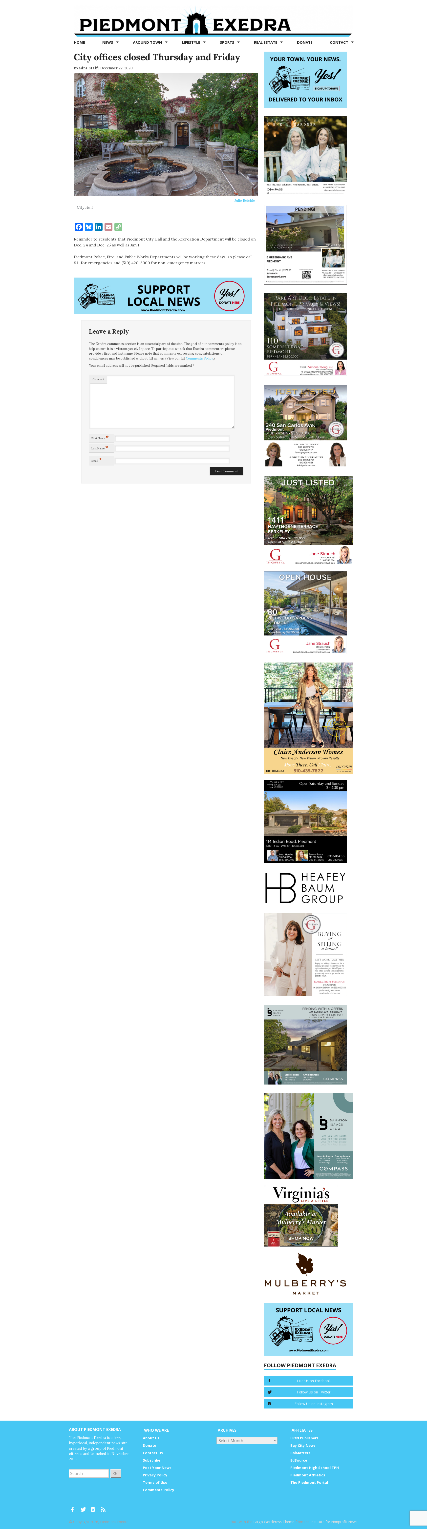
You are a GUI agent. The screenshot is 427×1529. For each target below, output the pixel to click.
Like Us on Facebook (314, 1380)
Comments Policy (199, 358)
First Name (100, 437)
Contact (339, 42)
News (108, 42)
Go (115, 1473)
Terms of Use (155, 1482)
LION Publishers (304, 1438)
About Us (151, 1438)
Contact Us (153, 1452)
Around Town (148, 42)
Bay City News (303, 1445)
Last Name (99, 447)
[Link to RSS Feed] (104, 1507)
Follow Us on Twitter (313, 1392)
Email (96, 459)
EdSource (298, 1460)
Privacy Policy (155, 1475)
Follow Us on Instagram (314, 1403)
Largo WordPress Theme (273, 1521)
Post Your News (157, 1467)
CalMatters (300, 1452)
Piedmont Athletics (307, 1475)
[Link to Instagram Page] (94, 1507)
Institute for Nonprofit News (334, 1521)
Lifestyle (191, 42)
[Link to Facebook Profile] (74, 1507)
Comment (98, 379)
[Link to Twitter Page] (84, 1507)
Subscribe (151, 1460)
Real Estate (266, 42)
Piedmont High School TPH (314, 1467)
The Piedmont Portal (309, 1482)
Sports (227, 42)
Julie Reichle (245, 200)
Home (79, 42)
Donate (305, 42)
